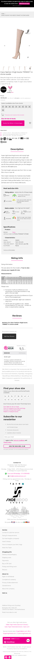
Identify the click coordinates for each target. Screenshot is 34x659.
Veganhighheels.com (9, 633)
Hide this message (24, 3)
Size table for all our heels (11, 407)
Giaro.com (26, 627)
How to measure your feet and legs (14, 408)
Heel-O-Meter (6, 541)
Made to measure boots (10, 411)
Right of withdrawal (8, 576)
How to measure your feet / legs (12, 544)
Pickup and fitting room (9, 566)
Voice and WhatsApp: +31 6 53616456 (18, 473)
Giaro (13, 232)
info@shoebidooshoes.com (18, 476)
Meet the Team (7, 547)
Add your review (9, 336)
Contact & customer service (10, 532)
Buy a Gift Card (6, 563)
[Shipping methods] (6, 138)
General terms (6, 585)
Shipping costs (6, 557)
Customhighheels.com (24, 633)
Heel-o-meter (9, 208)
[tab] (17, 150)
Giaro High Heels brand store (13, 627)
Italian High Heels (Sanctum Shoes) (16, 624)
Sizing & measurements (9, 535)
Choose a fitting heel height (12, 410)
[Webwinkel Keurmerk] (3, 141)
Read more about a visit (9, 612)
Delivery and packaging (9, 554)
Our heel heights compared (10, 538)
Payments (5, 560)
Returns (4, 569)
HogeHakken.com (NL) (23, 631)
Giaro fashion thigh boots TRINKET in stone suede (15, 15)
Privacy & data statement (10, 582)
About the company (8, 588)
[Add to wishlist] (30, 123)
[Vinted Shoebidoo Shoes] (23, 484)
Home (2, 13)
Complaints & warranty (9, 579)
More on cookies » (17, 5)
